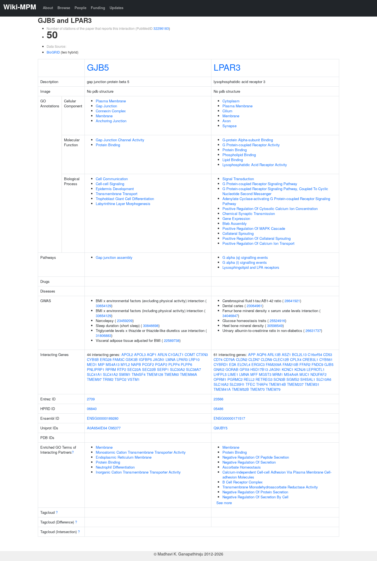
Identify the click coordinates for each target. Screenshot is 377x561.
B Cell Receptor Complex (242, 482)
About (48, 7)
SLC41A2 (110, 374)
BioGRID (53, 52)
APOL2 (127, 354)
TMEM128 (155, 374)
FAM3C (118, 359)
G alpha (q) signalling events (245, 257)
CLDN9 (266, 359)
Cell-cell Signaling (110, 183)
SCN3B (279, 379)
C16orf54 (315, 354)
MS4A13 (113, 364)
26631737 (313, 330)
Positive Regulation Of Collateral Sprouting (256, 238)
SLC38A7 (193, 369)
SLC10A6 (323, 379)
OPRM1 (220, 379)
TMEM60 (171, 374)
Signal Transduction (238, 178)
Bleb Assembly (234, 223)
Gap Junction (106, 105)
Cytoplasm (231, 100)
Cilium (227, 110)
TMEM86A (188, 374)
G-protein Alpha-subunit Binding (247, 139)
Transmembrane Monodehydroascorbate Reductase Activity (270, 487)
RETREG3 (264, 379)
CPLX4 (295, 359)
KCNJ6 (300, 369)
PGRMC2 (235, 379)
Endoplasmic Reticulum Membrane (124, 457)
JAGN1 (158, 359)
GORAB (231, 369)
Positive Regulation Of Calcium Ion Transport (258, 243)
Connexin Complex (111, 110)
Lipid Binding (232, 159)
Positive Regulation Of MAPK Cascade (253, 228)
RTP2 (121, 369)
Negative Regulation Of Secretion (249, 462)
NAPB (136, 364)
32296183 (161, 28)
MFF (254, 374)
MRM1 (277, 374)
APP (252, 354)
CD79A (229, 359)
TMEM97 (94, 379)
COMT (190, 354)
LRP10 (194, 359)
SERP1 (163, 369)
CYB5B (93, 359)
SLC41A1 (94, 374)
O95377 (114, 427)
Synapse (229, 125)
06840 (92, 408)
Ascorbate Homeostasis (241, 467)
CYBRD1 (221, 364)
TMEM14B (277, 384)
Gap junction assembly (114, 257)
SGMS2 (292, 379)
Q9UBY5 (220, 427)
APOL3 (140, 354)
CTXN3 (202, 354)
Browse (63, 7)
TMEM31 (312, 384)
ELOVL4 (243, 364)
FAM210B (290, 364)
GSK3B (132, 359)
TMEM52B (240, 389)
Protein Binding (108, 144)
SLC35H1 (237, 384)
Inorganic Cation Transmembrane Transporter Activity (138, 472)
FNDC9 (317, 364)
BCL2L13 (299, 354)
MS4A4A (291, 374)
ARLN (162, 354)
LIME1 (233, 374)
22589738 (171, 340)
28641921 (292, 300)
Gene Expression (236, 218)
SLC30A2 (177, 369)
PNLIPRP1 (95, 369)
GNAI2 (219, 369)
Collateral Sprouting (238, 233)
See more (224, 502)
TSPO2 (120, 379)
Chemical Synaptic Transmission (248, 213)
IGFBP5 (145, 359)
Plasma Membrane (111, 100)
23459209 (124, 320)
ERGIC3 (258, 364)
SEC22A (134, 369)
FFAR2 (304, 364)
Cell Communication (112, 178)
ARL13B (274, 354)
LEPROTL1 (316, 369)
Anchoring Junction (111, 120)
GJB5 (98, 66)
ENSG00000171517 (229, 418)
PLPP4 (174, 364)
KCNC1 (287, 369)
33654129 (103, 305)
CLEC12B (281, 359)
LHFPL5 (220, 374)
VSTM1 (134, 379)
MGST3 (265, 374)
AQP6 (261, 354)
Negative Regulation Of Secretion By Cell (255, 496)
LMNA (171, 359)
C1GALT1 (176, 354)
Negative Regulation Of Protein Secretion (255, 491)
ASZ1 (286, 354)
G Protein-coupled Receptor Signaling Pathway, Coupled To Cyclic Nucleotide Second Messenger (275, 191)
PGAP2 (161, 364)
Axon (226, 120)
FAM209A (274, 364)
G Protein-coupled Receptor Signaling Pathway (259, 183)
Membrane (104, 115)
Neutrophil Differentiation (115, 467)
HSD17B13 (259, 369)
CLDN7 (254, 359)
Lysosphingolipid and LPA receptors (250, 267)
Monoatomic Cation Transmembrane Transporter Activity (141, 452)
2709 (91, 399)
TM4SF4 (138, 374)
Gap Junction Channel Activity (120, 139)
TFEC (250, 384)
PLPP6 (186, 364)
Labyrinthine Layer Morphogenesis (123, 203)
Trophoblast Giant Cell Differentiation (125, 198)
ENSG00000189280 (102, 418)
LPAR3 (227, 66)
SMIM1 (125, 374)
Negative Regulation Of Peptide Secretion (255, 457)
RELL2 (249, 379)
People (80, 7)
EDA (232, 364)
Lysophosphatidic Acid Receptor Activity (254, 164)
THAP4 (262, 384)
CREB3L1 (310, 359)
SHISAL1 (307, 379)
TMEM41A (222, 389)
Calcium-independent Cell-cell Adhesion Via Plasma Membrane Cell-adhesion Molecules (276, 474)
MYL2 (125, 364)
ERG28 (105, 359)
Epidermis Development (115, 188)
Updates (116, 7)
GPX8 (244, 369)
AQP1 (151, 354)
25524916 (277, 320)
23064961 (254, 305)
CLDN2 (241, 359)
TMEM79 (273, 389)
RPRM (110, 369)
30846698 (150, 325)
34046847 (230, 315)
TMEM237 (295, 384)
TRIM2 (108, 379)
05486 (218, 408)
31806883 (103, 335)
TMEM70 (257, 389)
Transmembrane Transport (116, 193)
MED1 (92, 364)
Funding (98, 7)
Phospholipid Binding (239, 154)
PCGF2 (148, 364)
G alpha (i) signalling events (244, 262)
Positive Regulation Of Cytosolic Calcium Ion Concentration (270, 208)
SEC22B (149, 369)
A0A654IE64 (97, 427)
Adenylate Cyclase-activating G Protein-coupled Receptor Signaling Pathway (276, 201)
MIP (101, 364)
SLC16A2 (221, 384)
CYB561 (326, 359)
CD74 (218, 359)
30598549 (275, 325)
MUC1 (304, 374)
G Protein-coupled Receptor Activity (251, 144)
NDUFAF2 (318, 374)
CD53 (327, 354)
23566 (218, 399)
